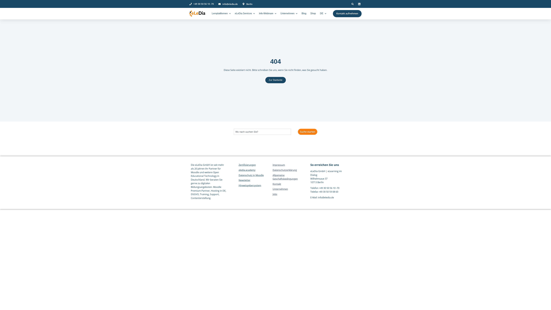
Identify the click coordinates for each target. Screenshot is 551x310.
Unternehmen (287, 13)
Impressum (279, 164)
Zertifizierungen (247, 164)
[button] (352, 4)
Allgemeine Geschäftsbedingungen (285, 177)
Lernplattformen (220, 13)
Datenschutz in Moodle (251, 175)
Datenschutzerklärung (285, 170)
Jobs (275, 194)
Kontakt (277, 184)
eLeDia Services (243, 13)
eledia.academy (247, 170)
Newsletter (244, 180)
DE (321, 13)
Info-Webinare (266, 13)
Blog (304, 13)
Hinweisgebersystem (250, 185)
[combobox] (262, 132)
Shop (313, 13)
